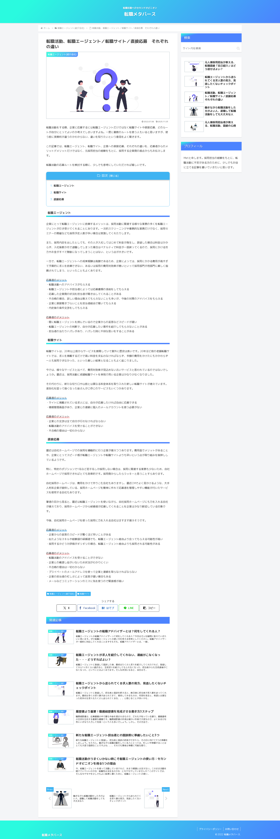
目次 (105, 175)
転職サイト (60, 192)
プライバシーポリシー (210, 829)
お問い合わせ (232, 829)
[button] (149, 608)
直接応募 (59, 199)
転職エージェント (64, 185)
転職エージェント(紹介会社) (62, 593)
